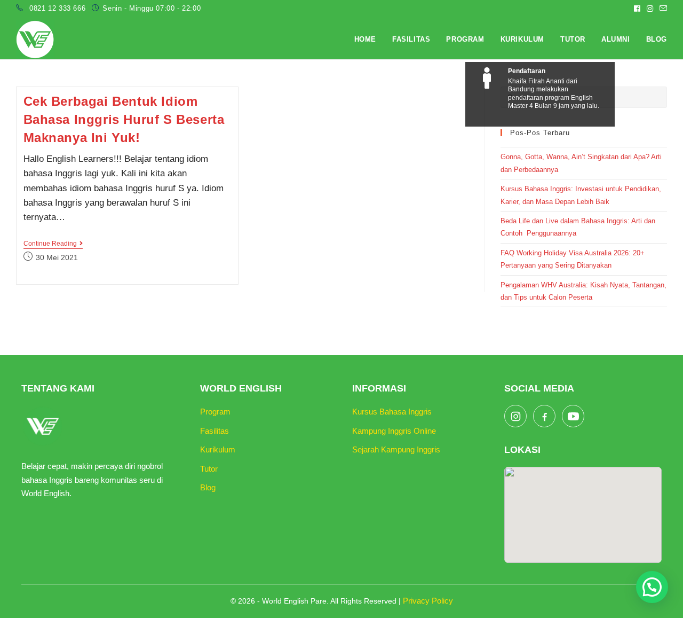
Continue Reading (53, 244)
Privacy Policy (428, 600)
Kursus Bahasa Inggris (392, 411)
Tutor (209, 468)
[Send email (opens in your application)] (661, 8)
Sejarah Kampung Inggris (396, 449)
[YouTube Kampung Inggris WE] (573, 416)
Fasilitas (214, 430)
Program (215, 411)
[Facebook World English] (544, 416)
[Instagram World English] (515, 416)
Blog (208, 487)
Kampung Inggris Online (394, 430)
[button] (652, 587)
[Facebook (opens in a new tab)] (637, 8)
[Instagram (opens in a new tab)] (650, 8)
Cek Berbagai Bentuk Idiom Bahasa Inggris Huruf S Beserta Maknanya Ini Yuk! (124, 119)
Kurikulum (217, 449)
